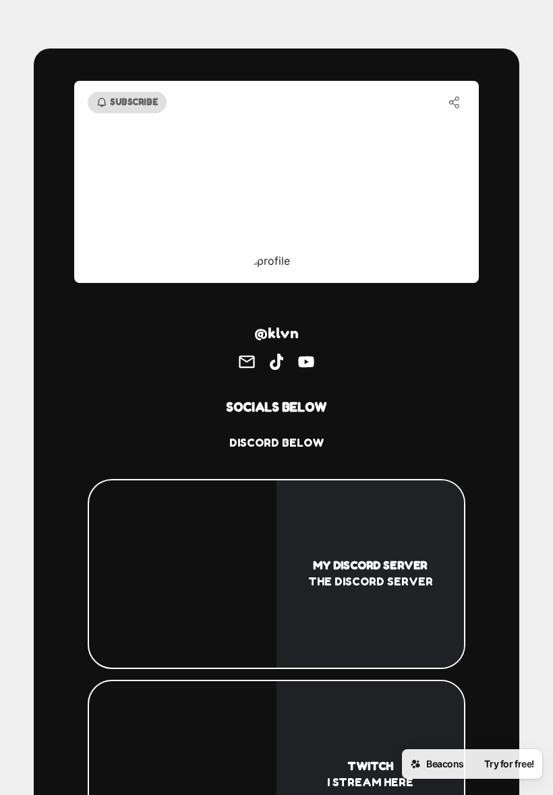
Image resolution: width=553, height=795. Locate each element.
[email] (247, 363)
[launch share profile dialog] (454, 102)
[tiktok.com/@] (276, 363)
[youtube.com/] (306, 363)
